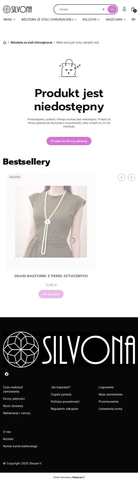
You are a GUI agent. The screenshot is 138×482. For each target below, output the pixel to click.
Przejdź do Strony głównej (69, 141)
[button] (112, 9)
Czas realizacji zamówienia (13, 389)
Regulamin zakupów (64, 408)
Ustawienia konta (110, 408)
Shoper (34, 463)
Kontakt (8, 439)
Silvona (4, 42)
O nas (7, 431)
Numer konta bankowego (20, 446)
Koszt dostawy (13, 406)
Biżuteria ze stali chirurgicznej (31, 42)
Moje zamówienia (110, 394)
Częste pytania (61, 394)
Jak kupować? (60, 387)
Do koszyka (51, 294)
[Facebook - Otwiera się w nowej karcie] (6, 374)
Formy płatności (14, 398)
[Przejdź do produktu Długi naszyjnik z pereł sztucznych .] (51, 222)
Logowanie (106, 387)
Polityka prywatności (65, 401)
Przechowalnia (108, 401)
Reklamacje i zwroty (17, 413)
